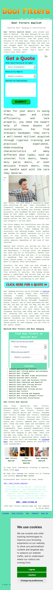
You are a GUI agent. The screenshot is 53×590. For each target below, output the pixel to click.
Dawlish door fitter (25, 476)
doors (31, 111)
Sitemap (5, 513)
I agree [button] (32, 569)
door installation (18, 441)
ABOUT (32, 18)
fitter (10, 224)
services (21, 320)
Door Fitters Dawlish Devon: (17, 32)
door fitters (42, 316)
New (27, 513)
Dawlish (46, 291)
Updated (35, 513)
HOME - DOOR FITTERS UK (26, 502)
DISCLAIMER (46, 18)
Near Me (44, 513)
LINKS (27, 18)
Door (5, 291)
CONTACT (38, 18)
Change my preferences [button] (32, 580)
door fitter (9, 203)
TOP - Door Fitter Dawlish (15, 483)
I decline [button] (32, 575)
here (17, 470)
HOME (21, 18)
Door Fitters (17, 513)
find (13, 406)
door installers (25, 426)
